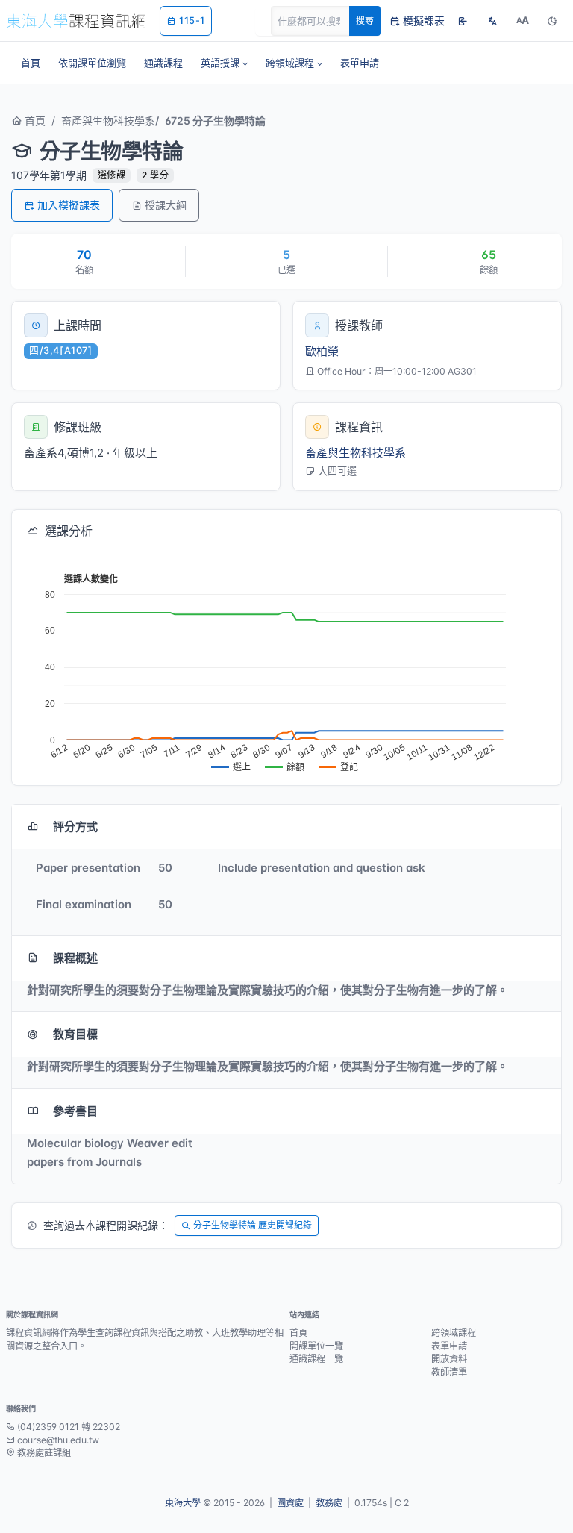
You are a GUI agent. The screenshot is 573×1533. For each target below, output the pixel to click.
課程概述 (75, 958)
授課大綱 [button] (166, 205)
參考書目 (75, 1111)
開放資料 (449, 1358)
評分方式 (75, 826)
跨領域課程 (453, 1332)
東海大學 (183, 1502)
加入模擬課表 (68, 205)
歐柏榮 (322, 351)
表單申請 (449, 1346)
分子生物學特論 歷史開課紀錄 (252, 1225)
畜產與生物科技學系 (108, 120)
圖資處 (290, 1502)
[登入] (463, 21)
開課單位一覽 (316, 1346)
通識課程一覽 (316, 1358)
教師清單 (449, 1372)
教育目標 (75, 1034)
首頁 (34, 120)
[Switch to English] (492, 21)
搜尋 (365, 20)
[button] (224, 63)
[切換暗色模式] (552, 21)
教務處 (329, 1502)
